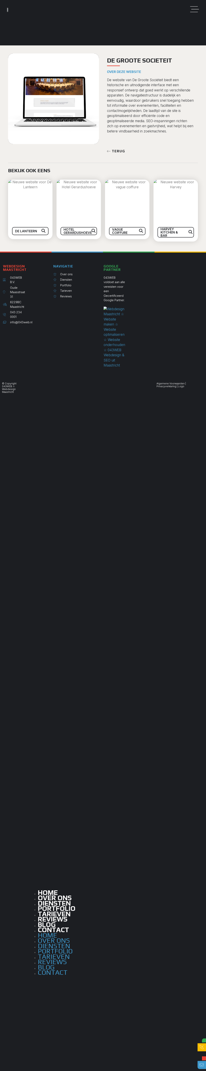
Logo (181, 386)
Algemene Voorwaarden (171, 383)
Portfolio (55, 951)
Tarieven (54, 956)
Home (47, 935)
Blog (46, 967)
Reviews (52, 962)
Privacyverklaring (166, 386)
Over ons (54, 940)
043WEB (7, 386)
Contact (53, 930)
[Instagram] (4, 331)
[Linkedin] (7, 331)
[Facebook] (9, 331)
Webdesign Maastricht (9, 390)
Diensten (54, 946)
